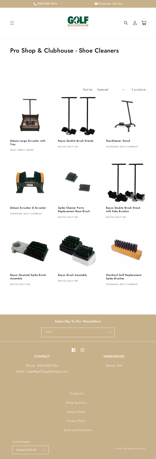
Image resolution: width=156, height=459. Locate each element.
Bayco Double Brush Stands (76, 141)
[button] (12, 22)
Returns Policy (76, 412)
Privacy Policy (76, 421)
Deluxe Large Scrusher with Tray (28, 142)
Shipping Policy (76, 403)
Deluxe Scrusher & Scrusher (28, 208)
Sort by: (88, 89)
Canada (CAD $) (26, 450)
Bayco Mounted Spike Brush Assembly (28, 276)
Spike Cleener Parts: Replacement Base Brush (74, 209)
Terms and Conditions (78, 430)
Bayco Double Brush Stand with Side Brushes (123, 209)
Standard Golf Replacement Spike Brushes (124, 276)
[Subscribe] (109, 332)
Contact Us (76, 393)
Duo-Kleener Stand (118, 141)
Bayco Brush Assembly (72, 275)
